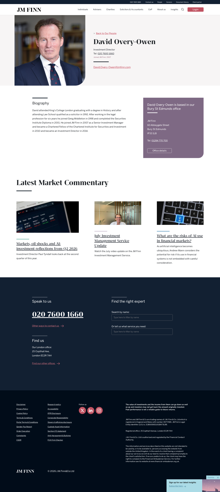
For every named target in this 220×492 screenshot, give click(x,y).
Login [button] (195, 9)
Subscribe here (176, 486)
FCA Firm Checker (55, 440)
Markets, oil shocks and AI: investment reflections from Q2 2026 (46, 246)
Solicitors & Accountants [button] (131, 9)
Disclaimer (21, 404)
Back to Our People (106, 33)
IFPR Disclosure (54, 413)
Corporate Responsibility (58, 418)
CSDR (18, 440)
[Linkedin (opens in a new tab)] (91, 410)
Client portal (197, 2)
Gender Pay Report (24, 427)
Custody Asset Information (59, 427)
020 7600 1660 (135, 2)
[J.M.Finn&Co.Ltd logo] (25, 471)
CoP (150, 9)
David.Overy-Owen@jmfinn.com (112, 67)
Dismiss (211, 477)
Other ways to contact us (45, 325)
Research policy (54, 404)
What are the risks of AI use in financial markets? (180, 238)
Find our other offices (44, 363)
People (159, 2)
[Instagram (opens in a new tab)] (99, 410)
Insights (174, 9)
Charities (110, 9)
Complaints (21, 436)
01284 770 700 (160, 140)
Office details (160, 150)
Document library (182, 2)
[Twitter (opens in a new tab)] (82, 410)
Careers (169, 2)
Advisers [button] (97, 9)
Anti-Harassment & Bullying (59, 436)
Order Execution (23, 431)
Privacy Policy (22, 409)
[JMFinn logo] (29, 9)
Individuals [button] (83, 9)
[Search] (182, 9)
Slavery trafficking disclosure (60, 422)
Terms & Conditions (24, 418)
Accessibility (53, 409)
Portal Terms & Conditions (27, 422)
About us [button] (161, 9)
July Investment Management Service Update (111, 241)
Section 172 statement (57, 431)
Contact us (149, 2)
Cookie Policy (22, 413)
